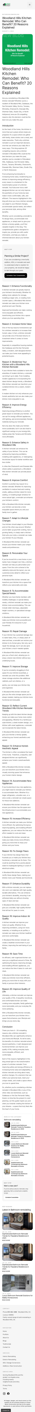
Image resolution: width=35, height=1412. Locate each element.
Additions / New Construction (12, 1366)
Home (5, 1331)
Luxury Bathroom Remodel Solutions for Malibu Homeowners (17, 1297)
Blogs (4, 1341)
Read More (6, 1240)
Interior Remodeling (9, 1356)
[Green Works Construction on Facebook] (8, 1393)
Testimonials (7, 1344)
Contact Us (6, 1347)
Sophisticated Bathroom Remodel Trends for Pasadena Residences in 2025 (15, 1236)
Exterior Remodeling (9, 1359)
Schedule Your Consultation (16, 275)
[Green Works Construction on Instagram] (4, 1393)
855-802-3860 (12, 1312)
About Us (6, 1337)
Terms (5, 1388)
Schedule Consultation (11, 1197)
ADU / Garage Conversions (11, 1363)
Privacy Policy (7, 1385)
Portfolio (5, 1334)
